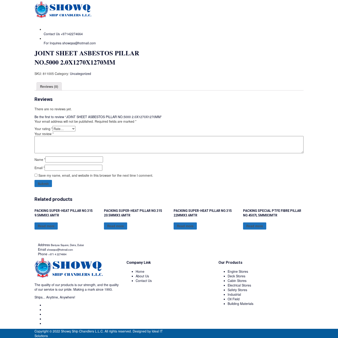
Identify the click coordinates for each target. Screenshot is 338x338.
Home (140, 271)
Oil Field (234, 299)
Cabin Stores (237, 280)
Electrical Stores (239, 285)
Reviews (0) (49, 86)
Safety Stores (237, 289)
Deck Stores (236, 276)
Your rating (43, 128)
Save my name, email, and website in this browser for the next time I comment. (95, 175)
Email (39, 167)
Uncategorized (80, 73)
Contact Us (144, 280)
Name (39, 159)
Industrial (234, 294)
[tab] (49, 86)
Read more (46, 226)
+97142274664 (72, 33)
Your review (44, 133)
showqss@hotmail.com (79, 43)
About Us (142, 276)
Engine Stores (238, 271)
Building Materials (240, 303)
